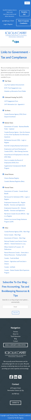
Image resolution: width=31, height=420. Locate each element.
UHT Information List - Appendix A (14, 104)
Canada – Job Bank (9, 267)
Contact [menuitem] (15, 341)
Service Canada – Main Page (12, 235)
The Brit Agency (18, 418)
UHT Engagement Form (11, 101)
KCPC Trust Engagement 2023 (12, 88)
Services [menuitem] (15, 331)
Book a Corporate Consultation (15, 345)
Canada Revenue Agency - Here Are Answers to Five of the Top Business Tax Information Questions (17, 134)
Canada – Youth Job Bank (11, 258)
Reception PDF (24, 13)
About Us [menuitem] (15, 334)
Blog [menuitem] (15, 339)
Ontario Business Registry (11, 178)
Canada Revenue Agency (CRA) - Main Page (17, 231)
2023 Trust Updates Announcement (14, 85)
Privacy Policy (14, 415)
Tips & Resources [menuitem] (15, 336)
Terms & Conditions (24, 415)
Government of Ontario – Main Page (14, 238)
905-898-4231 (15, 393)
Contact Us (15, 403)
